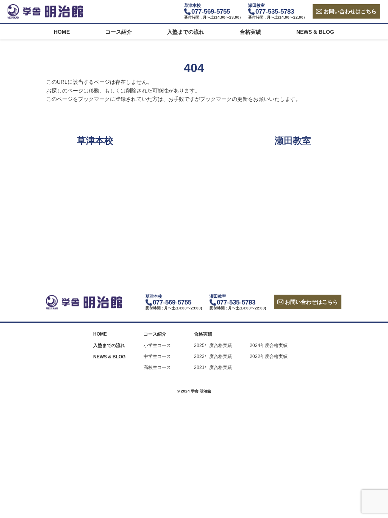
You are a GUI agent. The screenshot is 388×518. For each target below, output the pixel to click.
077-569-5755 (210, 11)
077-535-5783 (274, 11)
